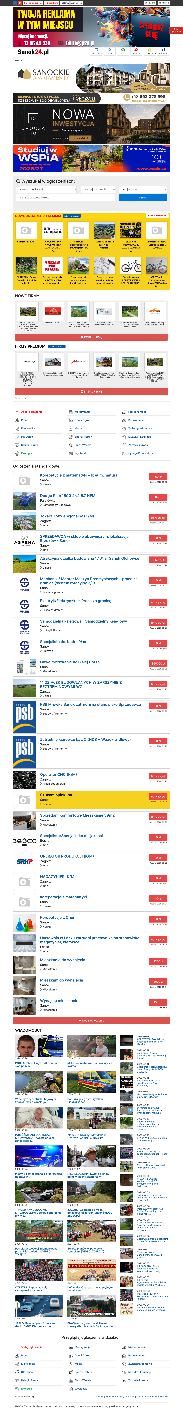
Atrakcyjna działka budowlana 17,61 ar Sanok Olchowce (89, 558)
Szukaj (143, 197)
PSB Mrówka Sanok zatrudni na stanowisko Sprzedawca (90, 704)
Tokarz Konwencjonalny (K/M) (67, 516)
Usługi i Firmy (29, 445)
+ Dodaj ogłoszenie (157, 215)
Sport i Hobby (83, 436)
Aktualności (76, 3)
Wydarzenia (150, 53)
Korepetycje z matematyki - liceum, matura (78, 475)
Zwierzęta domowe (140, 428)
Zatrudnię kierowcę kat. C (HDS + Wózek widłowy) (85, 739)
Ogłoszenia (96, 53)
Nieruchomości (137, 412)
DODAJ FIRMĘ (92, 337)
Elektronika (27, 428)
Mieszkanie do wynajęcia (62, 960)
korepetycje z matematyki (63, 897)
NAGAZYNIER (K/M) (58, 876)
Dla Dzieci (26, 436)
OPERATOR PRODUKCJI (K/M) (67, 856)
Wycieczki (80, 453)
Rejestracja (163, 2)
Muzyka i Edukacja (140, 436)
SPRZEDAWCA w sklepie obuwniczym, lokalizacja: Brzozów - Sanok (85, 538)
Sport (123, 53)
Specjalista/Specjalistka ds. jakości (71, 835)
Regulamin (143, 1396)
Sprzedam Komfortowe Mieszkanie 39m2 (77, 815)
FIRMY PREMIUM (39, 346)
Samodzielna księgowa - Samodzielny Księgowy (83, 621)
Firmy (109, 53)
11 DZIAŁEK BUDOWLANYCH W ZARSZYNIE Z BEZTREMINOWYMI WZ (81, 684)
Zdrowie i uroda (138, 445)
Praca (24, 420)
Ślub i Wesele (82, 445)
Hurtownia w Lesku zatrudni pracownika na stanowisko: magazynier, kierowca (90, 940)
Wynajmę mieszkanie (59, 1000)
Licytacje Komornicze (139, 453)
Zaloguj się (150, 2)
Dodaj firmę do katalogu (124, 1396)
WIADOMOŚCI (28, 1030)
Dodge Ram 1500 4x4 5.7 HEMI (68, 495)
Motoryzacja (82, 412)
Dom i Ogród (82, 420)
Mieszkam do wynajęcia (61, 980)
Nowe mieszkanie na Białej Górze (70, 662)
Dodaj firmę (52, 3)
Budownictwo (136, 420)
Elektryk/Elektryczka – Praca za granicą (75, 600)
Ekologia (26, 453)
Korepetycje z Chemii (59, 917)
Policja (136, 53)
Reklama (65, 3)
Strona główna (103, 1396)
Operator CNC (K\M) (58, 774)
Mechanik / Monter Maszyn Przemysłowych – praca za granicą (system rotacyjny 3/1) (89, 581)
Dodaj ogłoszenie (33, 3)
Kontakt (164, 1396)
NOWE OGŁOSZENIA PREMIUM (47, 216)
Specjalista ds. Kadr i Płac (63, 641)
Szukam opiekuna (56, 795)
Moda (78, 428)
